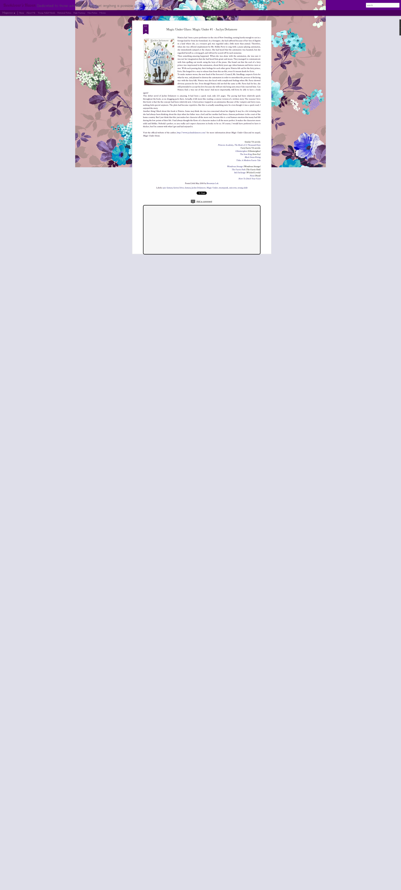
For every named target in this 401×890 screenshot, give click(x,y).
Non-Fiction (92, 13)
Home (21, 13)
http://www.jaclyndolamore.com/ (191, 132)
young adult (242, 187)
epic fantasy (167, 187)
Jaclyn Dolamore (199, 187)
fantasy (188, 187)
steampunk (223, 187)
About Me (30, 13)
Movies (102, 13)
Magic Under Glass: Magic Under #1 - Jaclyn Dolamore (201, 29)
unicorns (233, 187)
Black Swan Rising (252, 157)
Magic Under (212, 187)
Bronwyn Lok (213, 183)
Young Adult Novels (46, 13)
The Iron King (246, 154)
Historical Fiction (64, 13)
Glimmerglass (241, 151)
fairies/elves (178, 187)
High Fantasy (79, 13)
